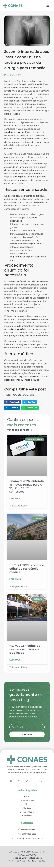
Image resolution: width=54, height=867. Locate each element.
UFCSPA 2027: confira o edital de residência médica (26, 568)
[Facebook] (11, 781)
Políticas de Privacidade (19, 861)
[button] (48, 5)
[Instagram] (19, 781)
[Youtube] (34, 781)
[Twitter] (27, 781)
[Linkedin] (42, 781)
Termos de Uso (38, 861)
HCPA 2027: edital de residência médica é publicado (24, 649)
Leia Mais (15, 498)
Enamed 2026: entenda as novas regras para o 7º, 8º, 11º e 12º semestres (26, 486)
